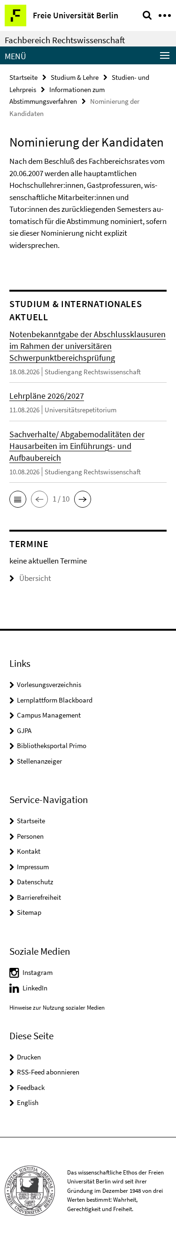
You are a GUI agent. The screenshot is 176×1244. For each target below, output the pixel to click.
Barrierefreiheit (39, 897)
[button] (17, 499)
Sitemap (29, 912)
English (27, 1102)
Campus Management (49, 715)
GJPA (24, 730)
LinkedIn (35, 987)
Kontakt (28, 851)
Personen (30, 836)
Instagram (38, 972)
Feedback (31, 1087)
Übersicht (35, 578)
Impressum (33, 866)
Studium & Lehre (75, 77)
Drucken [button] (29, 1056)
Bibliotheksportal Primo (51, 745)
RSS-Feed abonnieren (48, 1071)
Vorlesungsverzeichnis (49, 684)
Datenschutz (35, 881)
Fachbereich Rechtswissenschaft (65, 40)
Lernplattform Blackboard (54, 699)
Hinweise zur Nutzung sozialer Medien (57, 1008)
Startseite (23, 77)
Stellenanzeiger (39, 761)
